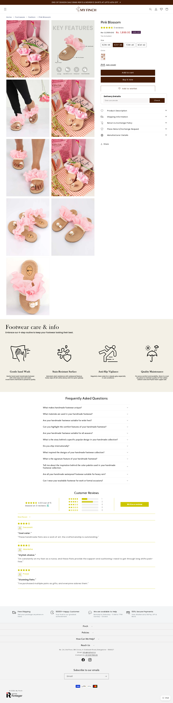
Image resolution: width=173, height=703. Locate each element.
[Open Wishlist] (161, 9)
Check (157, 100)
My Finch (19, 691)
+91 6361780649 (91, 655)
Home (9, 17)
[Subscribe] (106, 676)
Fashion (31, 17)
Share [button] (106, 144)
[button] (5, 9)
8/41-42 (141, 45)
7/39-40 (130, 45)
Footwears (20, 17)
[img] (24, 523)
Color (103, 50)
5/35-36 (106, 45)
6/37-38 (118, 45)
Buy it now (128, 79)
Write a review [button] (134, 504)
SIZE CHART (111, 65)
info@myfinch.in (89, 652)
